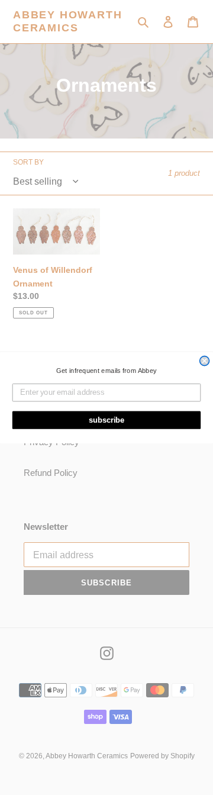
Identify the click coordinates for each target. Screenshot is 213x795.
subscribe (107, 420)
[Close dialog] (204, 360)
